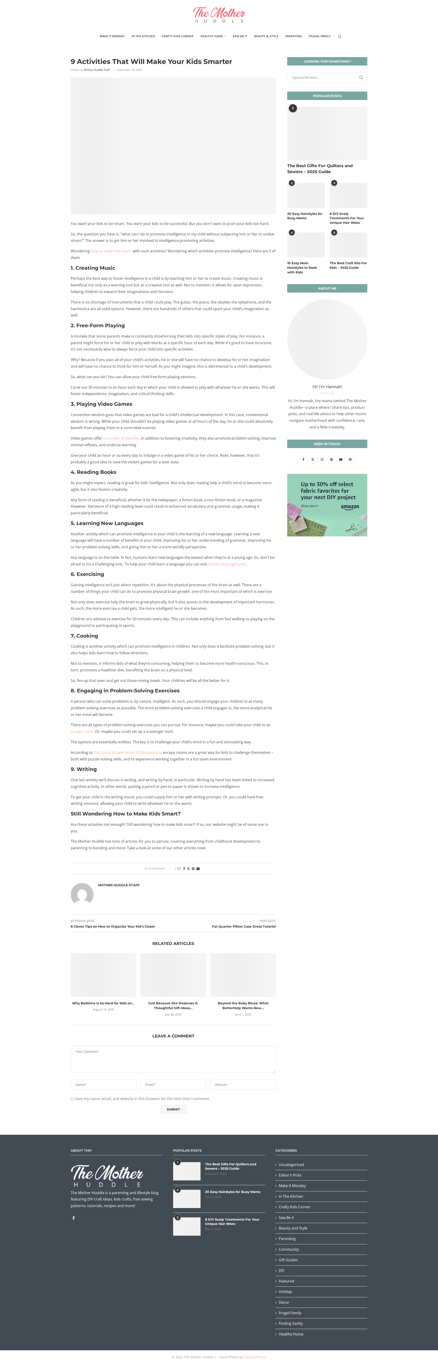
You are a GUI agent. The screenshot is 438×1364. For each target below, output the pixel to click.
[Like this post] (179, 868)
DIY (281, 1270)
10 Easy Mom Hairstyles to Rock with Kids (302, 267)
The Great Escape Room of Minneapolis (127, 752)
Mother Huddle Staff (97, 70)
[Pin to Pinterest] (193, 868)
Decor (284, 1302)
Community (289, 1249)
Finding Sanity (291, 1323)
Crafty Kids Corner (177, 36)
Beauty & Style (266, 36)
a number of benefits (121, 438)
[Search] (339, 36)
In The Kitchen (143, 36)
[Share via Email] (198, 868)
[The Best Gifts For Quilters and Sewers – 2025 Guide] (327, 133)
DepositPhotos (255, 1357)
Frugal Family (320, 36)
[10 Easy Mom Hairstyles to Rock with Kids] (306, 245)
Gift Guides (288, 1259)
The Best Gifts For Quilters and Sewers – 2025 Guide (320, 168)
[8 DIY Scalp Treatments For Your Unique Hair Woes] (348, 195)
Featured (286, 1281)
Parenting (293, 36)
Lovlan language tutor (227, 564)
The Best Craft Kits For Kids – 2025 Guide (348, 265)
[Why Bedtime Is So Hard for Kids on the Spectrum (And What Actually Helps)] (103, 975)
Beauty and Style (293, 1228)
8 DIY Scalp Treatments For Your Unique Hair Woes (347, 218)
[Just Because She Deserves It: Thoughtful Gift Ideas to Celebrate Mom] (173, 975)
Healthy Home (211, 36)
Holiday (285, 1291)
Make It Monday (112, 36)
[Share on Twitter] (188, 868)
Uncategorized (291, 1164)
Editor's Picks (290, 1175)
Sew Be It (240, 36)
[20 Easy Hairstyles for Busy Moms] (306, 195)
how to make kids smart (111, 250)
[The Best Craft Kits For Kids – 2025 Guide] (348, 245)
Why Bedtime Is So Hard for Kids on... (103, 1003)
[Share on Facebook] (184, 868)
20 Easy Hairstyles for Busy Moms (304, 216)
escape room (82, 731)
